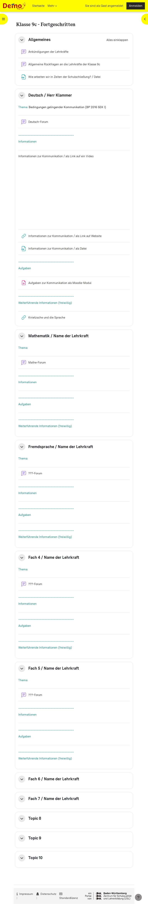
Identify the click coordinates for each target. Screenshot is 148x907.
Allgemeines (39, 39)
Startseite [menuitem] (38, 6)
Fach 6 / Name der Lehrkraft (53, 779)
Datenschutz (48, 893)
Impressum (26, 893)
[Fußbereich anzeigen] (138, 897)
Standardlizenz (68, 897)
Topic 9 (34, 838)
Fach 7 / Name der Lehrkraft (53, 799)
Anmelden (135, 6)
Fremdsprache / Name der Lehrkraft (60, 447)
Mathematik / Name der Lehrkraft (58, 336)
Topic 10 (35, 858)
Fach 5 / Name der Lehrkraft (53, 668)
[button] (21, 39)
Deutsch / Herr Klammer (50, 95)
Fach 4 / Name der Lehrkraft (53, 557)
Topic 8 (34, 818)
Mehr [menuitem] (51, 6)
